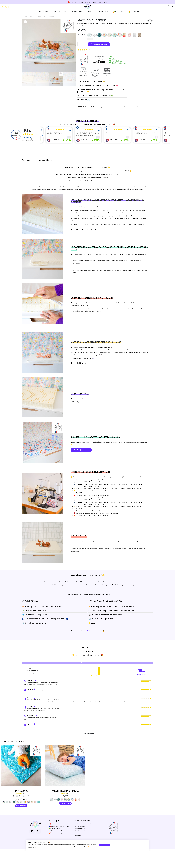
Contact (77, 833)
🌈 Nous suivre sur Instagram (56, 833)
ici (93, 358)
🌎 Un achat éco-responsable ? (36, 615)
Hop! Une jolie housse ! (81, 450)
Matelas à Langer (60, 12)
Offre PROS (78, 835)
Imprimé (81, 35)
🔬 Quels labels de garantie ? (34, 623)
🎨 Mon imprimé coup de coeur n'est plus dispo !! (43, 606)
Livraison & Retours (80, 828)
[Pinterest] (32, 831)
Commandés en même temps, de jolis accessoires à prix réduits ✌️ (100, 91)
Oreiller (90, 12)
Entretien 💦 (85, 100)
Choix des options (43, 462)
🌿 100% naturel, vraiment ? (34, 610)
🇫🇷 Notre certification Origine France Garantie (60, 826)
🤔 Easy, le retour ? (96, 623)
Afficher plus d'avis (87, 733)
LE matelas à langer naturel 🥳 (92, 81)
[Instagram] (38, 831)
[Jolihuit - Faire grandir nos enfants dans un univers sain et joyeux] (87, 6)
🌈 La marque (134, 12)
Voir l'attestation (32, 674)
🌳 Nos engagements (54, 828)
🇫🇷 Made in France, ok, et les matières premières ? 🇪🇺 (45, 619)
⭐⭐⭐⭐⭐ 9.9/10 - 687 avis (10, 7)
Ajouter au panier (100, 44)
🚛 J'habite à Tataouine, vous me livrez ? (105, 615)
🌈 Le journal (118, 12)
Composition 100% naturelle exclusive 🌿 (96, 95)
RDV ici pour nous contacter (93, 631)
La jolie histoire (79, 363)
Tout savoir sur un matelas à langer (37, 160)
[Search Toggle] (169, 6)
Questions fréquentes (80, 831)
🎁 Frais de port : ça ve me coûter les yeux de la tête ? (111, 606)
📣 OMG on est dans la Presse (56, 831)
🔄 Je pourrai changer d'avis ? (101, 619)
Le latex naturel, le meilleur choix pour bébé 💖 (99, 85)
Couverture (77, 12)
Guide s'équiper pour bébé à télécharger (85, 824)
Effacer (90, 39)
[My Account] (172, 6)
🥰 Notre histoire (53, 824)
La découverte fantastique (84, 229)
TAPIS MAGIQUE (43, 12)
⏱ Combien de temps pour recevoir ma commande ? (111, 610)
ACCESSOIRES (103, 12)
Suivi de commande (80, 826)
